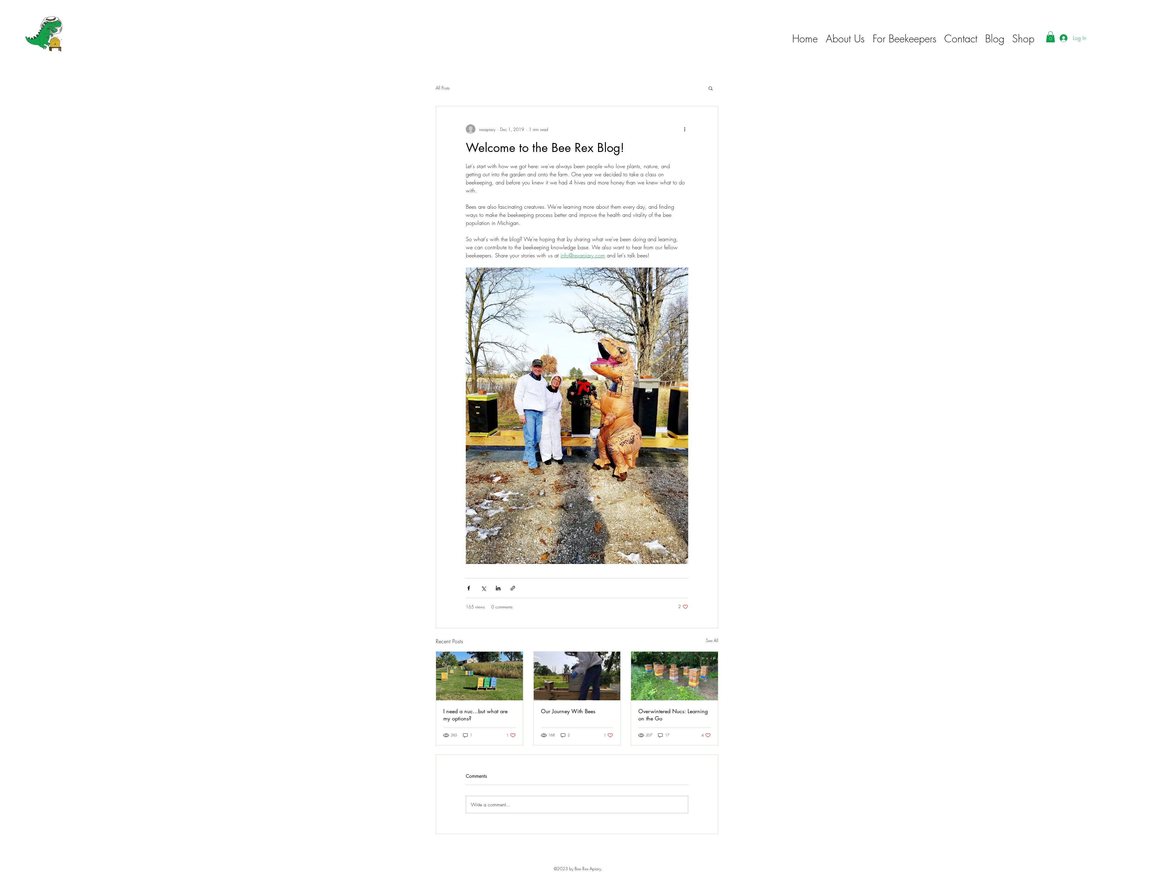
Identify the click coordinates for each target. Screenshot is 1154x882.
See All (712, 640)
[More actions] (684, 129)
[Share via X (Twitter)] (483, 588)
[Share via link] (513, 588)
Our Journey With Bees (568, 711)
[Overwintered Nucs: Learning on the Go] (674, 676)
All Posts (443, 88)
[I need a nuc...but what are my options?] (479, 676)
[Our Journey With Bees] (577, 676)
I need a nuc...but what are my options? (475, 715)
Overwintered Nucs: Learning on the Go (673, 715)
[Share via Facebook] (469, 588)
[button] (1050, 36)
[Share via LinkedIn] (498, 588)
